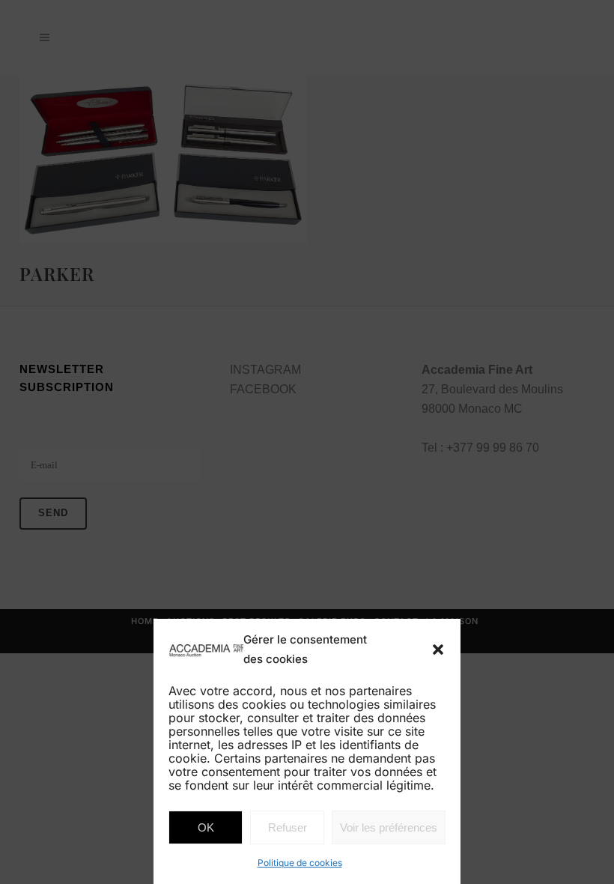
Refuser (287, 827)
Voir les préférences (388, 827)
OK (206, 827)
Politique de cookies (300, 862)
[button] (438, 649)
